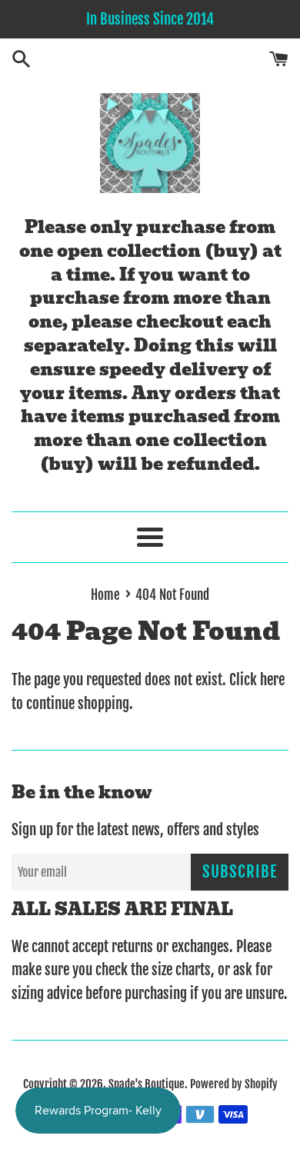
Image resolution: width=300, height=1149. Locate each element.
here (272, 680)
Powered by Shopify (234, 1084)
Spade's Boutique (146, 1084)
